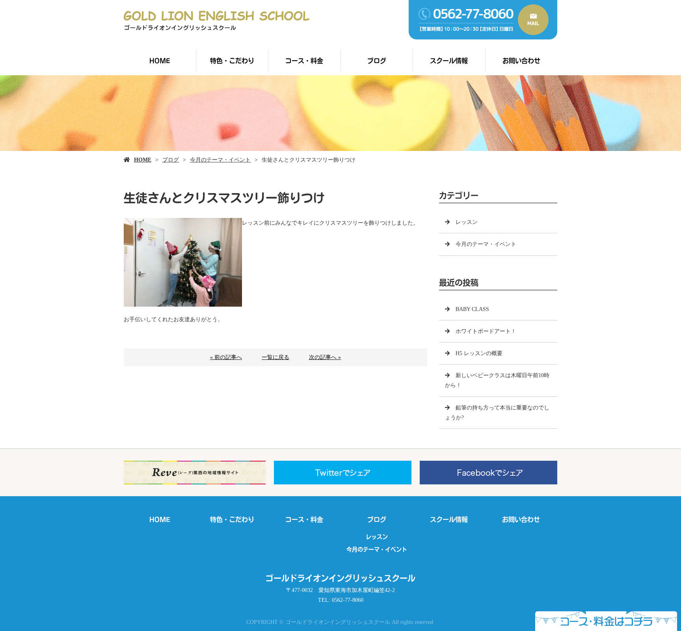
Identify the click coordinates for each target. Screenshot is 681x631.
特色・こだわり (232, 60)
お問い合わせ (521, 60)
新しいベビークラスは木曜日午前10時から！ (497, 380)
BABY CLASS (472, 309)
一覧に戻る (275, 357)
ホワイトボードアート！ (486, 331)
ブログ (376, 60)
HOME (159, 60)
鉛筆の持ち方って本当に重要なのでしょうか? (497, 413)
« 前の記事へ (226, 357)
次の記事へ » (325, 357)
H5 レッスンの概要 (479, 353)
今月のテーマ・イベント (220, 160)
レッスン (467, 222)
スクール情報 (449, 60)
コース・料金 (304, 60)
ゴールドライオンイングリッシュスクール (340, 578)
